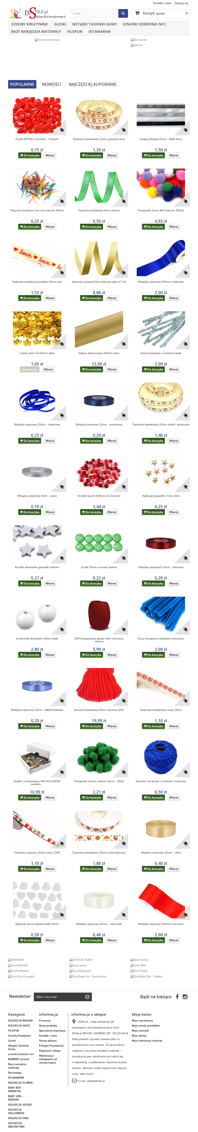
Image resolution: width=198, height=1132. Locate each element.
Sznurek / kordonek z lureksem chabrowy (161, 781)
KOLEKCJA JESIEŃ (20, 1104)
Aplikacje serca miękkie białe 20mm (37, 924)
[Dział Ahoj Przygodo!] (21, 976)
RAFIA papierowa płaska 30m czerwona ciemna (99, 640)
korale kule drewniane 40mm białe (37, 638)
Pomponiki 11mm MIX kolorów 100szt (161, 210)
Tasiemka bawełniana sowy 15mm (161, 710)
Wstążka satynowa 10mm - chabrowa (37, 424)
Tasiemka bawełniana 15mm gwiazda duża (99, 139)
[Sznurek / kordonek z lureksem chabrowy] (161, 757)
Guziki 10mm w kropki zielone (99, 567)
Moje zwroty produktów (146, 1025)
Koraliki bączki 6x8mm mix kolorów (99, 495)
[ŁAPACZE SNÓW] (80, 959)
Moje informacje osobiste (147, 1040)
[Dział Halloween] (18, 970)
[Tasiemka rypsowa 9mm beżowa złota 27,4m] (99, 258)
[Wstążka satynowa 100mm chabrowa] (161, 258)
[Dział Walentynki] (80, 970)
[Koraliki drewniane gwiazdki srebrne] (37, 543)
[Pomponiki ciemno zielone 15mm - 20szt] (99, 757)
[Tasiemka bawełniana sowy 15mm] (161, 686)
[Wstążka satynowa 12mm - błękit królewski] (37, 686)
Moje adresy (139, 1035)
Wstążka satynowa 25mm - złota (161, 852)
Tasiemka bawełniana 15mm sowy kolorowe (99, 852)
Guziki (60, 24)
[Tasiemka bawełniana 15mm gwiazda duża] (99, 115)
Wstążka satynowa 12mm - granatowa (99, 424)
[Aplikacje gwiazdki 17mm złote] (161, 472)
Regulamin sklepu (50, 1050)
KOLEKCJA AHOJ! (19, 1025)
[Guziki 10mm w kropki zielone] (99, 543)
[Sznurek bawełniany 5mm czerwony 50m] (99, 686)
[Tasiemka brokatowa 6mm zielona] (99, 187)
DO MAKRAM (99, 31)
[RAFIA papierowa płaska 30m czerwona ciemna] (99, 615)
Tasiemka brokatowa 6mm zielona (99, 210)
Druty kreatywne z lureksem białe (161, 353)
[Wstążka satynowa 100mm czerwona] (161, 900)
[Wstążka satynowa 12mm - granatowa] (99, 401)
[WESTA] (137, 45)
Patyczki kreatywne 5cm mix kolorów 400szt (37, 210)
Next (122, 70)
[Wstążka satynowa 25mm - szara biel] (99, 900)
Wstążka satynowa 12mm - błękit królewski (37, 710)
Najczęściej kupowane (52, 1030)
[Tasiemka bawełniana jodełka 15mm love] (37, 258)
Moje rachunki (140, 1030)
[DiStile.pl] (37, 13)
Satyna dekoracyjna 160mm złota (99, 353)
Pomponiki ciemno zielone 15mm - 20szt (99, 781)
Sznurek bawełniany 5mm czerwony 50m (99, 710)
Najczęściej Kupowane (93, 84)
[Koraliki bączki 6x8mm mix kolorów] (99, 472)
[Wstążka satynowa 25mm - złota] (161, 829)
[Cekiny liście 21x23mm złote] (37, 329)
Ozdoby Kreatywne (29, 24)
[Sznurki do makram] (68, 57)
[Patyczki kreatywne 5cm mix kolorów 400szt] (37, 187)
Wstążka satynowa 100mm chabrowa (161, 281)
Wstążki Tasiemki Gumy (94, 24)
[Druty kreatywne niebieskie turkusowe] (161, 615)
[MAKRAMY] (16, 959)
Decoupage (14, 1072)
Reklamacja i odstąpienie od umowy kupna (48, 1059)
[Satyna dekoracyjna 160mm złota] (99, 329)
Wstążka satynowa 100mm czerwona (160, 924)
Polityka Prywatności (51, 1045)
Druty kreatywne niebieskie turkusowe (161, 638)
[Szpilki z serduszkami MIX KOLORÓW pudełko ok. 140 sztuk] (37, 757)
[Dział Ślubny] (139, 970)
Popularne (22, 84)
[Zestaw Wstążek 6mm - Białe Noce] (161, 115)
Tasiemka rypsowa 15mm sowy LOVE (37, 852)
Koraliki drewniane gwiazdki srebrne (37, 567)
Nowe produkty (48, 1025)
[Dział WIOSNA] (18, 965)
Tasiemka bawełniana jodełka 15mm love (37, 281)
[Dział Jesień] (77, 965)
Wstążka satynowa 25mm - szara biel (99, 924)
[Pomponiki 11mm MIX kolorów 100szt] (161, 187)
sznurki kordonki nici (144, 24)
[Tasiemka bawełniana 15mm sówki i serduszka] (161, 401)
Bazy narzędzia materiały (36, 31)
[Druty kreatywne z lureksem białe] (161, 329)
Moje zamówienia (142, 1020)
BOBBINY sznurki (18, 1059)
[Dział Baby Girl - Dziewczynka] (88, 976)
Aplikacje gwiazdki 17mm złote (160, 495)
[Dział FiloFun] (139, 959)
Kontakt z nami (162, 3)
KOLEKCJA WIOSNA (20, 1020)
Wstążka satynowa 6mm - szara (37, 495)
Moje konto (141, 1014)
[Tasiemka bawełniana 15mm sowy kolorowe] (99, 829)
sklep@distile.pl (96, 1081)
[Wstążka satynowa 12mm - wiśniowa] (161, 543)
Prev (113, 70)
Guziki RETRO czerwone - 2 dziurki (37, 139)
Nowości (51, 84)
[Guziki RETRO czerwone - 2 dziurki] (37, 115)
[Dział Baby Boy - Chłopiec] (147, 976)
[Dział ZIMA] (138, 965)
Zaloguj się (181, 3)
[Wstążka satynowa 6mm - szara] (37, 472)
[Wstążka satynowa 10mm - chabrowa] (37, 401)
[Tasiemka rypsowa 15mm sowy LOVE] (37, 829)
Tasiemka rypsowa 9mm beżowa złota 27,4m (99, 281)
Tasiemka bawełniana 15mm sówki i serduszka (160, 424)
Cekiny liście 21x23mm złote (37, 353)
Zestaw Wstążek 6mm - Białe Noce (160, 139)
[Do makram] (139, 39)
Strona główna (47, 1040)
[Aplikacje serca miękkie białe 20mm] (37, 900)
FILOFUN (74, 31)
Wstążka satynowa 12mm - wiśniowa (160, 567)
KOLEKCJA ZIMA (18, 1118)
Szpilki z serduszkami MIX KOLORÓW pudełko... (37, 783)
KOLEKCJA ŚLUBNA (20, 1082)
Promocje (45, 1020)
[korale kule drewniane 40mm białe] (37, 615)
